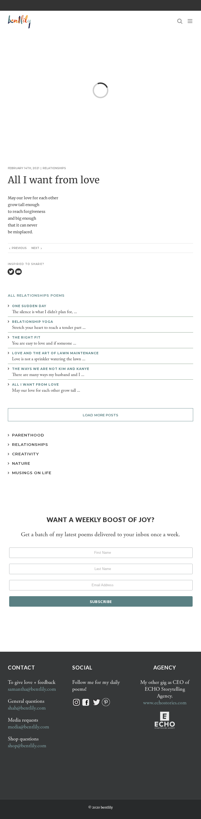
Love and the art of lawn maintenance (55, 353)
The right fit (26, 337)
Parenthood (28, 435)
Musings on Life (32, 472)
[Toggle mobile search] (179, 21)
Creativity (25, 453)
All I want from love (35, 384)
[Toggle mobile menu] (190, 21)
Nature (21, 463)
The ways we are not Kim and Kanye (50, 369)
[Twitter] (11, 271)
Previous (19, 248)
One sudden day (29, 306)
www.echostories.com (165, 703)
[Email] (18, 271)
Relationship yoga (32, 322)
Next (35, 248)
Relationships (54, 168)
